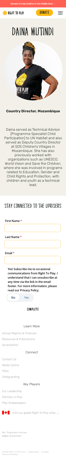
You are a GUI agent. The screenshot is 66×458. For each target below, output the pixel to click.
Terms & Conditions (10, 454)
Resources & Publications (18, 339)
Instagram (19, 423)
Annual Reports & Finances (19, 333)
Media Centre (10, 365)
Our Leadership (12, 391)
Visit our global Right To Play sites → (35, 412)
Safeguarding (10, 376)
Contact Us (9, 359)
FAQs (5, 371)
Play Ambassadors (14, 403)
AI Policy (45, 452)
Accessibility (10, 345)
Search (31, 13)
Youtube (34, 423)
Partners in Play (12, 397)
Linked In (26, 423)
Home (13, 13)
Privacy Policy (33, 452)
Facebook (4, 423)
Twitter (11, 423)
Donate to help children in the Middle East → (33, 3)
